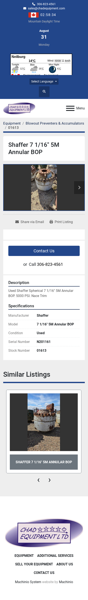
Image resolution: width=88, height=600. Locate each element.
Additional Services (55, 556)
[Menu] (70, 108)
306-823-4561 (46, 4)
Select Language (42, 81)
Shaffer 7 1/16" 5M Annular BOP (44, 462)
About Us (64, 564)
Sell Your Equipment (34, 564)
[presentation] (38, 479)
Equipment (24, 556)
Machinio (66, 582)
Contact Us (44, 250)
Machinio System (28, 582)
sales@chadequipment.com (46, 8)
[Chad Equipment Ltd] (44, 533)
